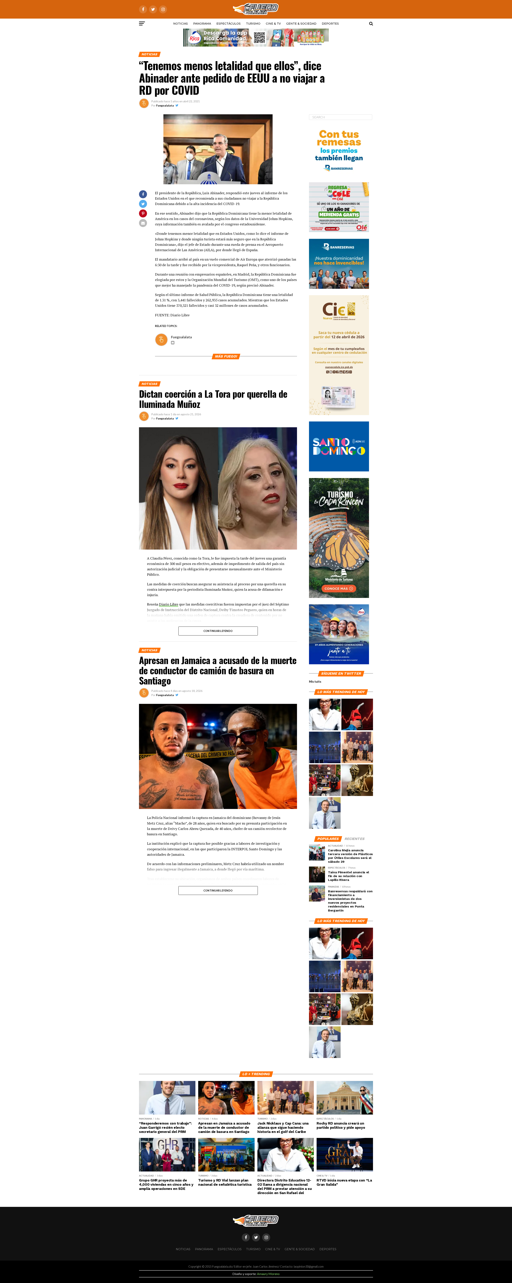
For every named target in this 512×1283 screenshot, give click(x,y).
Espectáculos (228, 23)
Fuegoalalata (165, 105)
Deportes (330, 23)
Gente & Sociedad (301, 23)
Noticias (180, 23)
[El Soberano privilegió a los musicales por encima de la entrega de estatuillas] (325, 748)
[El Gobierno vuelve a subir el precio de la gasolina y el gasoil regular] (357, 715)
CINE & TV (273, 23)
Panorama (202, 23)
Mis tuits (315, 681)
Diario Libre (168, 604)
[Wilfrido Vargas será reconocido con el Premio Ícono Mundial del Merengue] (325, 780)
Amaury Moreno (268, 1274)
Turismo (253, 23)
